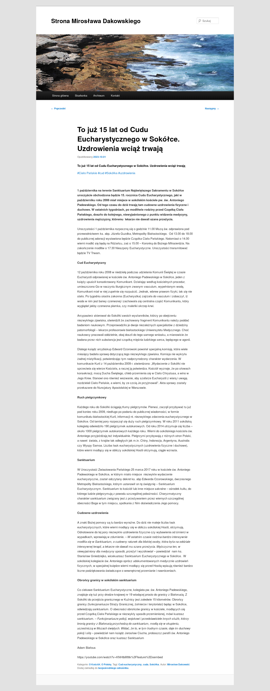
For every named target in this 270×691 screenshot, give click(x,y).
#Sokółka (111, 173)
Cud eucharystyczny (130, 664)
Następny (212, 108)
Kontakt (115, 95)
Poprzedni (58, 108)
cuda (145, 664)
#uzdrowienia (126, 173)
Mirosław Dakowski (178, 664)
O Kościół (94, 664)
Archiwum (99, 95)
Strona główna (60, 95)
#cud (101, 173)
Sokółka (154, 664)
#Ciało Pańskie (87, 173)
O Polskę (106, 664)
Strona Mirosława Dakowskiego (96, 20)
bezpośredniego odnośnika (113, 668)
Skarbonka (81, 95)
